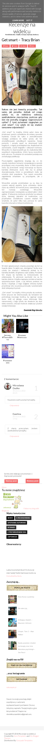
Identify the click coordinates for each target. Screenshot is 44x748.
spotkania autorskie (17, 523)
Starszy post (11, 481)
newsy (10, 518)
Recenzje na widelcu (22, 27)
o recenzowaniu (23, 518)
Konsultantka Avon (13, 576)
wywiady (11, 527)
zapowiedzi (12, 537)
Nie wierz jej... (23, 608)
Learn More (18, 20)
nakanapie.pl (11, 687)
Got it (29, 20)
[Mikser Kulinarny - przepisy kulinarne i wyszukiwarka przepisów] (12, 508)
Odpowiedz (14, 405)
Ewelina (17, 414)
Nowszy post (32, 481)
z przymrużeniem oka (17, 532)
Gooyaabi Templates (24, 740)
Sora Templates (20, 736)
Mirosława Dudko (18, 387)
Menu (4, 487)
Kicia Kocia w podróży (26, 597)
